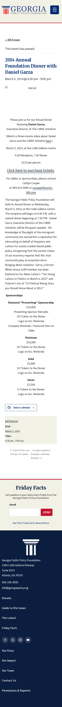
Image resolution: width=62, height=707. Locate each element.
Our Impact (9, 660)
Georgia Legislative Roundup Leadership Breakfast (40, 454)
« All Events (12, 39)
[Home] (24, 10)
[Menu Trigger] (54, 9)
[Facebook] (5, 640)
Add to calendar (21, 407)
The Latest (9, 618)
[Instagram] (20, 640)
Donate (6, 598)
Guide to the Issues (14, 608)
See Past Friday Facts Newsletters (31, 523)
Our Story (8, 651)
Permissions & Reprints (16, 690)
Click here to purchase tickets (30, 170)
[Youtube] (28, 640)
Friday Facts (9, 628)
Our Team (8, 671)
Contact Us (9, 680)
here (48, 141)
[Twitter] (13, 640)
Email (13, 504)
